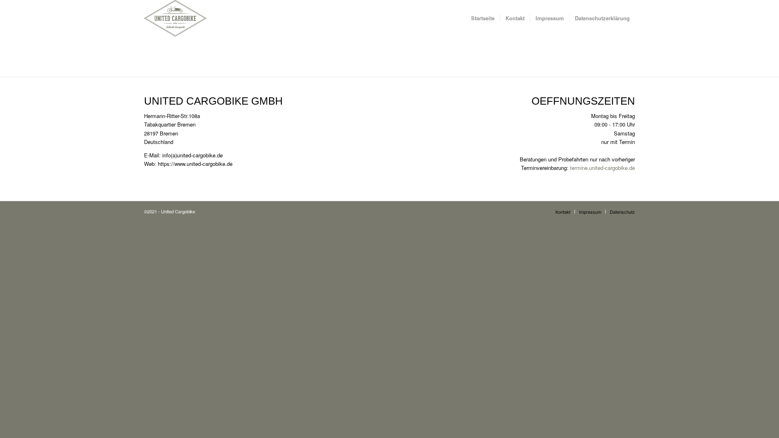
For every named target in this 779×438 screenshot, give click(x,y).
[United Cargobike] (175, 18)
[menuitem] (483, 18)
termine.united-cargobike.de (602, 168)
